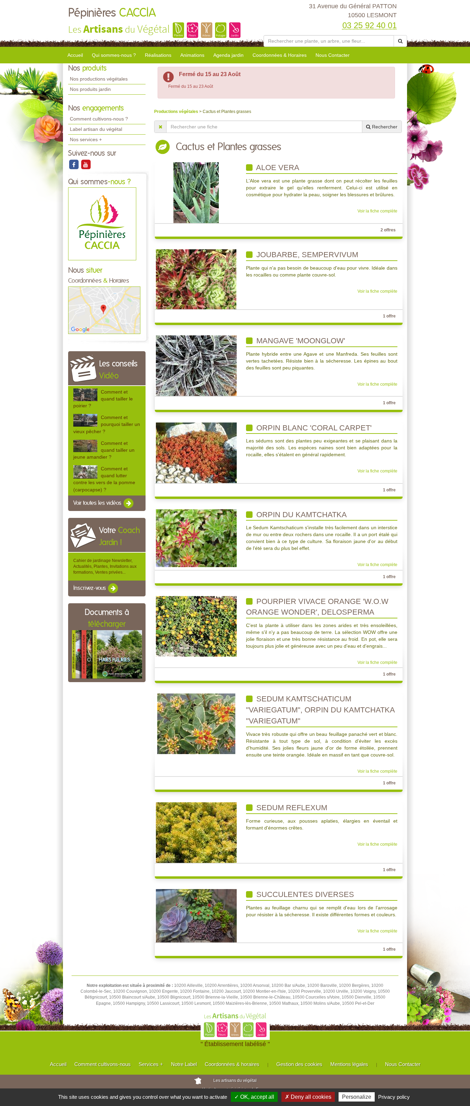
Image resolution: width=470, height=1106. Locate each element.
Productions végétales (176, 111)
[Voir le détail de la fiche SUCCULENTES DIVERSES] (196, 915)
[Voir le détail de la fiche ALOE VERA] (196, 192)
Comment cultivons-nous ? (99, 119)
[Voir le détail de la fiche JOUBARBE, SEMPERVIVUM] (196, 278)
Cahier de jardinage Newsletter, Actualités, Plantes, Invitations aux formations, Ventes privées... (105, 566)
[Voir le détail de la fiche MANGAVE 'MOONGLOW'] (196, 365)
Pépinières (112, 13)
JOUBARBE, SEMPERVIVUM (306, 254)
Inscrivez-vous (90, 588)
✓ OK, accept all (254, 1097)
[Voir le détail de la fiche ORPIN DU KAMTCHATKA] (196, 537)
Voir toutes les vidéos (98, 503)
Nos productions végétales (99, 79)
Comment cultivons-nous (102, 1064)
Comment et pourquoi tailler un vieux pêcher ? (106, 424)
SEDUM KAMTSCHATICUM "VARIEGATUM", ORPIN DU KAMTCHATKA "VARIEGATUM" (320, 710)
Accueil (75, 55)
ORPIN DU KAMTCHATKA (300, 514)
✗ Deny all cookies (308, 1097)
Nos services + (86, 139)
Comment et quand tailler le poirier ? (103, 398)
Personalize (356, 1097)
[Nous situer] (104, 309)
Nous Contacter (333, 55)
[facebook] (74, 164)
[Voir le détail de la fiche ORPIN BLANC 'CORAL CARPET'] (196, 452)
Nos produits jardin (90, 89)
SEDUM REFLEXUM (290, 807)
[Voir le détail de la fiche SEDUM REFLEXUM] (196, 832)
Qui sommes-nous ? (114, 55)
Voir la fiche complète (377, 211)
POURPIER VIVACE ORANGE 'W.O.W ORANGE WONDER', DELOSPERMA (317, 607)
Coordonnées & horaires (232, 1064)
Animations (192, 55)
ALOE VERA (276, 167)
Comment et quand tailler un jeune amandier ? (104, 450)
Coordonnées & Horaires (280, 55)
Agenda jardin (228, 55)
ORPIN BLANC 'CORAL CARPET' (313, 428)
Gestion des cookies (299, 1064)
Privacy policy (394, 1097)
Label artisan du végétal (96, 129)
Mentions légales (349, 1064)
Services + (151, 1064)
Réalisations (158, 55)
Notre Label (184, 1064)
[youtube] (85, 164)
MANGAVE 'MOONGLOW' (299, 340)
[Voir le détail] (85, 394)
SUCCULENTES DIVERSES (304, 894)
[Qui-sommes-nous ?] (102, 223)
